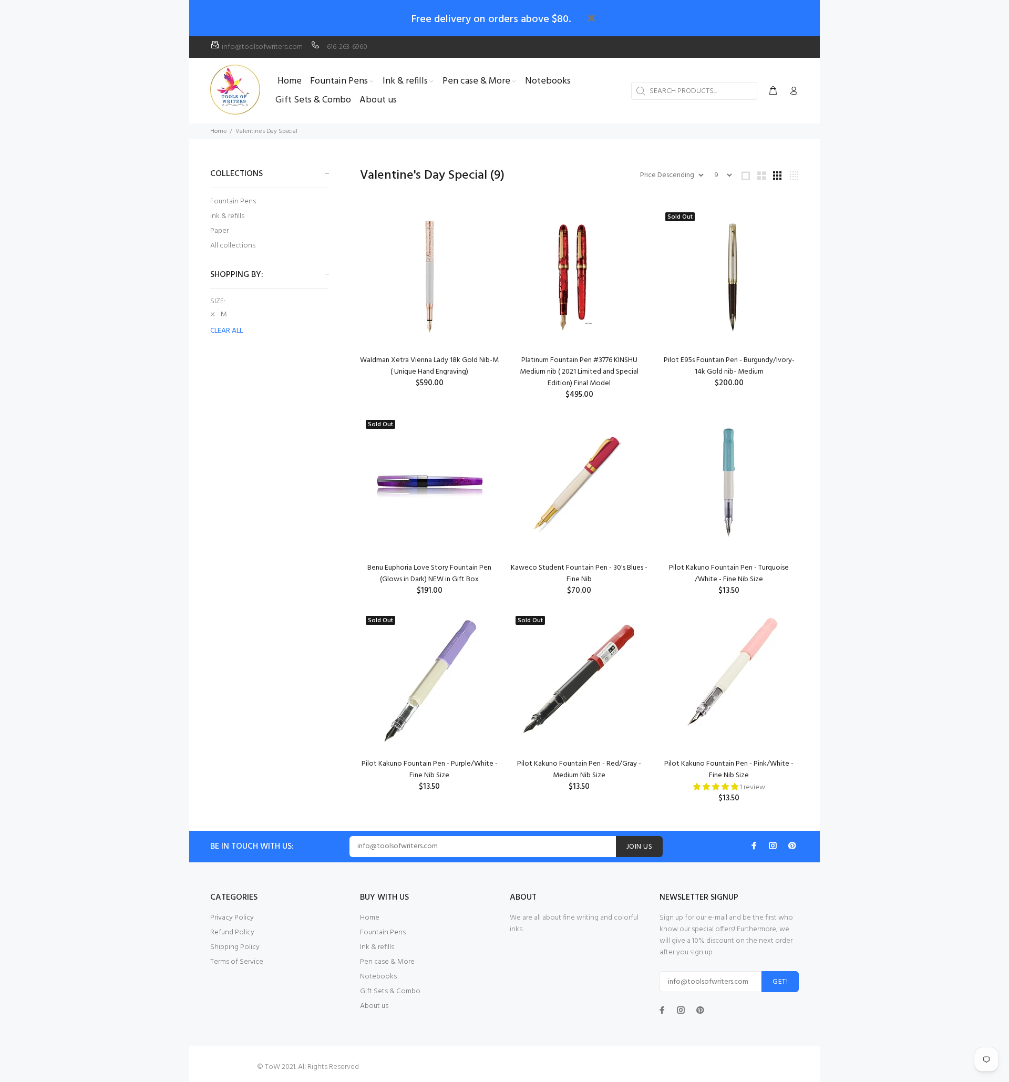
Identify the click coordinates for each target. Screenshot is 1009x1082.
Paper (219, 231)
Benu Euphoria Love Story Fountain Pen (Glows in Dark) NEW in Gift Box (429, 573)
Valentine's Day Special (266, 131)
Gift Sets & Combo (390, 991)
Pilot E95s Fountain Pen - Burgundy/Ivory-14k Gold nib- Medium (729, 366)
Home (218, 131)
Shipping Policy (235, 947)
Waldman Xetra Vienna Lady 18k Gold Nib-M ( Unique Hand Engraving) (429, 366)
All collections (232, 245)
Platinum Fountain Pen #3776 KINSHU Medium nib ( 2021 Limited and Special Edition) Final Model (579, 371)
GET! (780, 982)
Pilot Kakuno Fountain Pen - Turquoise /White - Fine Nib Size (729, 573)
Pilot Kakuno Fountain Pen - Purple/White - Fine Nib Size (430, 769)
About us (374, 1006)
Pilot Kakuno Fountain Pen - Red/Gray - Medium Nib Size (579, 769)
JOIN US (639, 847)
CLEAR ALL (226, 331)
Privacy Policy (232, 918)
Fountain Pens (233, 201)
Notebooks (378, 977)
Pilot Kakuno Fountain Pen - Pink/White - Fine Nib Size (729, 769)
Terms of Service (236, 962)
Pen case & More (387, 962)
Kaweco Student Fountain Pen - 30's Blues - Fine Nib (579, 573)
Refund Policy (232, 932)
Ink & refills (227, 216)
